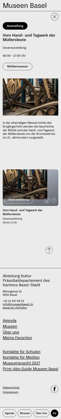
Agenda (9, 320)
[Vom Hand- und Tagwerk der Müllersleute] (30, 184)
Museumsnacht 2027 (21, 363)
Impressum (10, 392)
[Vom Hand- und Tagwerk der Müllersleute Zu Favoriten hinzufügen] (54, 201)
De (54, 413)
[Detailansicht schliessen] (54, 16)
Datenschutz (11, 387)
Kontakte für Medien (21, 357)
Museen (10, 326)
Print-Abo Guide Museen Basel (30, 368)
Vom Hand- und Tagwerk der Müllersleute (23, 212)
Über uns (11, 332)
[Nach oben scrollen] (49, 250)
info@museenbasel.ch (18, 304)
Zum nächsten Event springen (21, 168)
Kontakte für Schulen (21, 351)
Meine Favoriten (17, 337)
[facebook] (54, 389)
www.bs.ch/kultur (15, 308)
